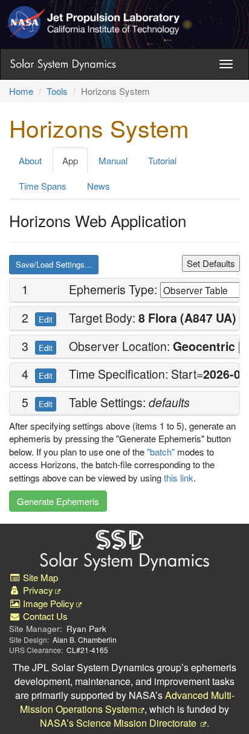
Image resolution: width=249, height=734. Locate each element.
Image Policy (47, 603)
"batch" (161, 451)
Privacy (37, 590)
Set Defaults (211, 263)
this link (178, 477)
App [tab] (70, 160)
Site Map (39, 577)
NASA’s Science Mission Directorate (119, 723)
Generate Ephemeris (58, 501)
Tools (57, 91)
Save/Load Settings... (54, 264)
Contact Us (44, 616)
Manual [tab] (113, 160)
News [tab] (98, 185)
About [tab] (30, 160)
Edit (46, 319)
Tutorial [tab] (162, 160)
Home (21, 91)
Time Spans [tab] (42, 185)
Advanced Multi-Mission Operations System (127, 702)
